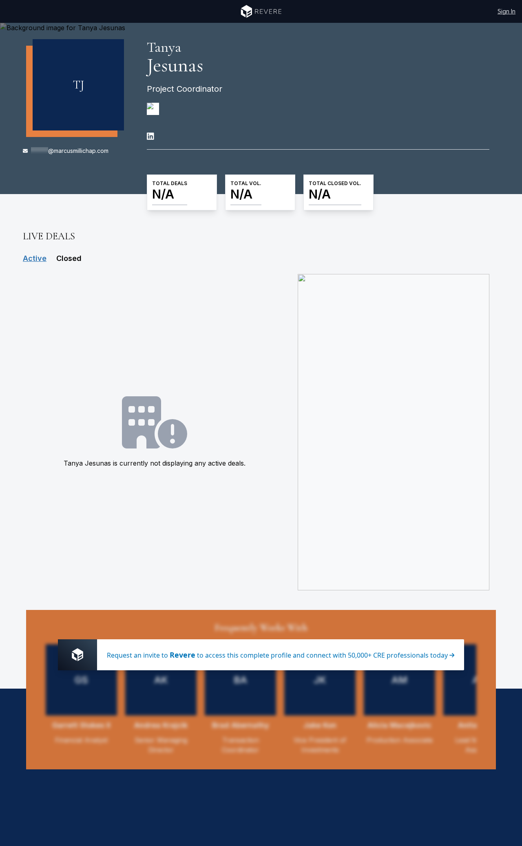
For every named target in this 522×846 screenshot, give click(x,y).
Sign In (506, 11)
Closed (69, 258)
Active (34, 258)
